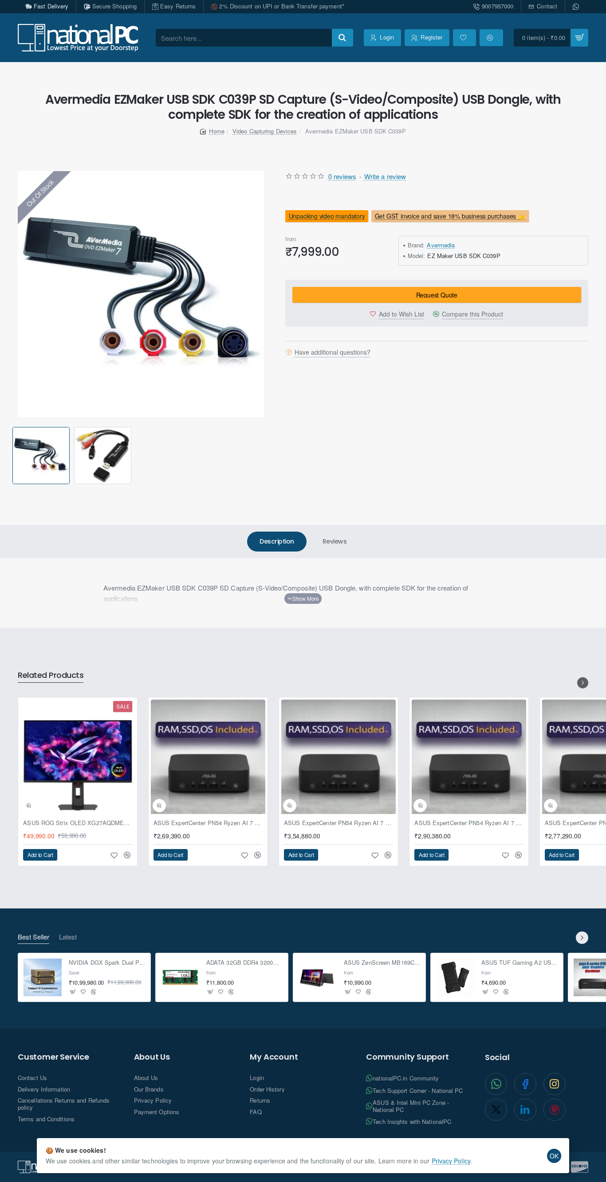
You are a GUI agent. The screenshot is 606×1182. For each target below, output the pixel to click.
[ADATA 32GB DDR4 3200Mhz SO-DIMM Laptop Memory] (180, 977)
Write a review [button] (385, 176)
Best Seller (33, 937)
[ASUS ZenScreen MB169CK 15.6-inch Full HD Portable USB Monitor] (317, 977)
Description (277, 541)
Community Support (407, 1057)
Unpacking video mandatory (326, 215)
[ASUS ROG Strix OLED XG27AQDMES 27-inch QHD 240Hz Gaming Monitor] (77, 757)
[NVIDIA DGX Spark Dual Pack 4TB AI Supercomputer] (42, 977)
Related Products (50, 675)
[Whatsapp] (576, 6)
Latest (68, 937)
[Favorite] (464, 37)
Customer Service (53, 1057)
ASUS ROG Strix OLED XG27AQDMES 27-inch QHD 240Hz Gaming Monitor (77, 823)
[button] (14, 455)
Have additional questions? (332, 352)
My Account (274, 1057)
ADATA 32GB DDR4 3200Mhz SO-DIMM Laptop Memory (244, 963)
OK (554, 1155)
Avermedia (441, 245)
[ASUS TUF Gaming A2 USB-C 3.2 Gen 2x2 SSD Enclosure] (455, 977)
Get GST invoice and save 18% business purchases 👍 (450, 215)
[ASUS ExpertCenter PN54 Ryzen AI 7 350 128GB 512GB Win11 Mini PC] (208, 757)
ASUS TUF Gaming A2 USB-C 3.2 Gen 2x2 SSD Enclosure (519, 963)
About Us (152, 1057)
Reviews (335, 541)
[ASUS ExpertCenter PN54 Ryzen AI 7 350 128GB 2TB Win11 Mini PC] (469, 757)
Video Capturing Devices (264, 131)
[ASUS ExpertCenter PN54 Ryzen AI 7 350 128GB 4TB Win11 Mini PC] (338, 757)
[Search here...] (342, 38)
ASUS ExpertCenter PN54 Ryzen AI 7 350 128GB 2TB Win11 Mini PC (468, 823)
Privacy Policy (451, 1160)
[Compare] (491, 37)
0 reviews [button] (342, 176)
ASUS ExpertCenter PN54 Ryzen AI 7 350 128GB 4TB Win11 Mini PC (338, 823)
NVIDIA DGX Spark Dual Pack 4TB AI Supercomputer (107, 963)
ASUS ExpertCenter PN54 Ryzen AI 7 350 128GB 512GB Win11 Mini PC (208, 823)
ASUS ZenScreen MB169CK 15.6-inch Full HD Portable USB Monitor (382, 963)
